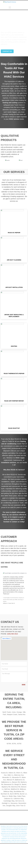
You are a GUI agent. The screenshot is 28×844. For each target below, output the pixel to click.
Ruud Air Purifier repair (14, 401)
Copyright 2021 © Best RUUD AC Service (14, 821)
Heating (14, 346)
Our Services (18, 812)
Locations (21, 816)
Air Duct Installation (14, 287)
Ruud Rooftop (14, 428)
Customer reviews (10, 816)
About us (9, 812)
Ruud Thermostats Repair (14, 373)
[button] (10, 7)
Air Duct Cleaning (14, 260)
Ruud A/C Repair (14, 232)
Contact (14, 819)
